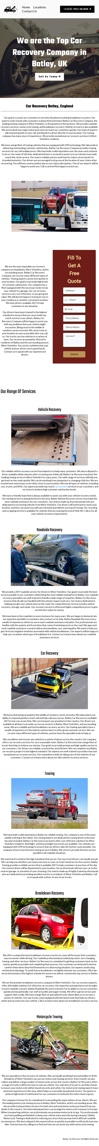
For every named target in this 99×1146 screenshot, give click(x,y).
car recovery (61, 486)
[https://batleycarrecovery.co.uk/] (10, 9)
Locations (39, 7)
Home (26, 7)
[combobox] (66, 300)
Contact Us (29, 11)
